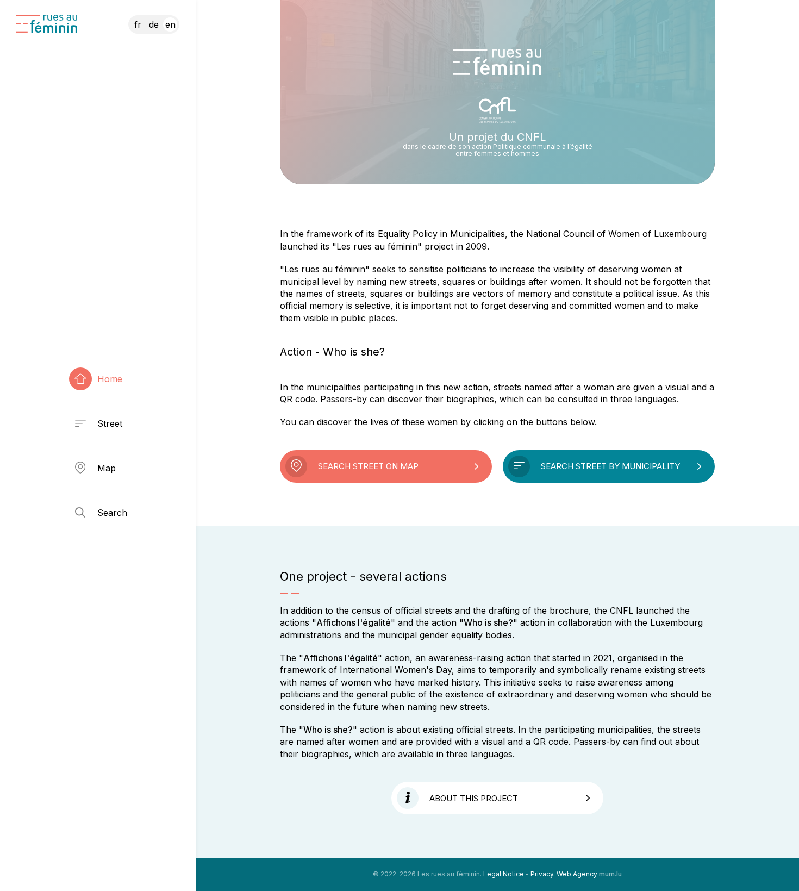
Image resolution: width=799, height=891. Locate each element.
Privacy (541, 874)
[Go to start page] (46, 24)
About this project (473, 798)
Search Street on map (368, 466)
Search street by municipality (610, 466)
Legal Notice (503, 874)
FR (137, 24)
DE (154, 24)
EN (170, 24)
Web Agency (577, 874)
